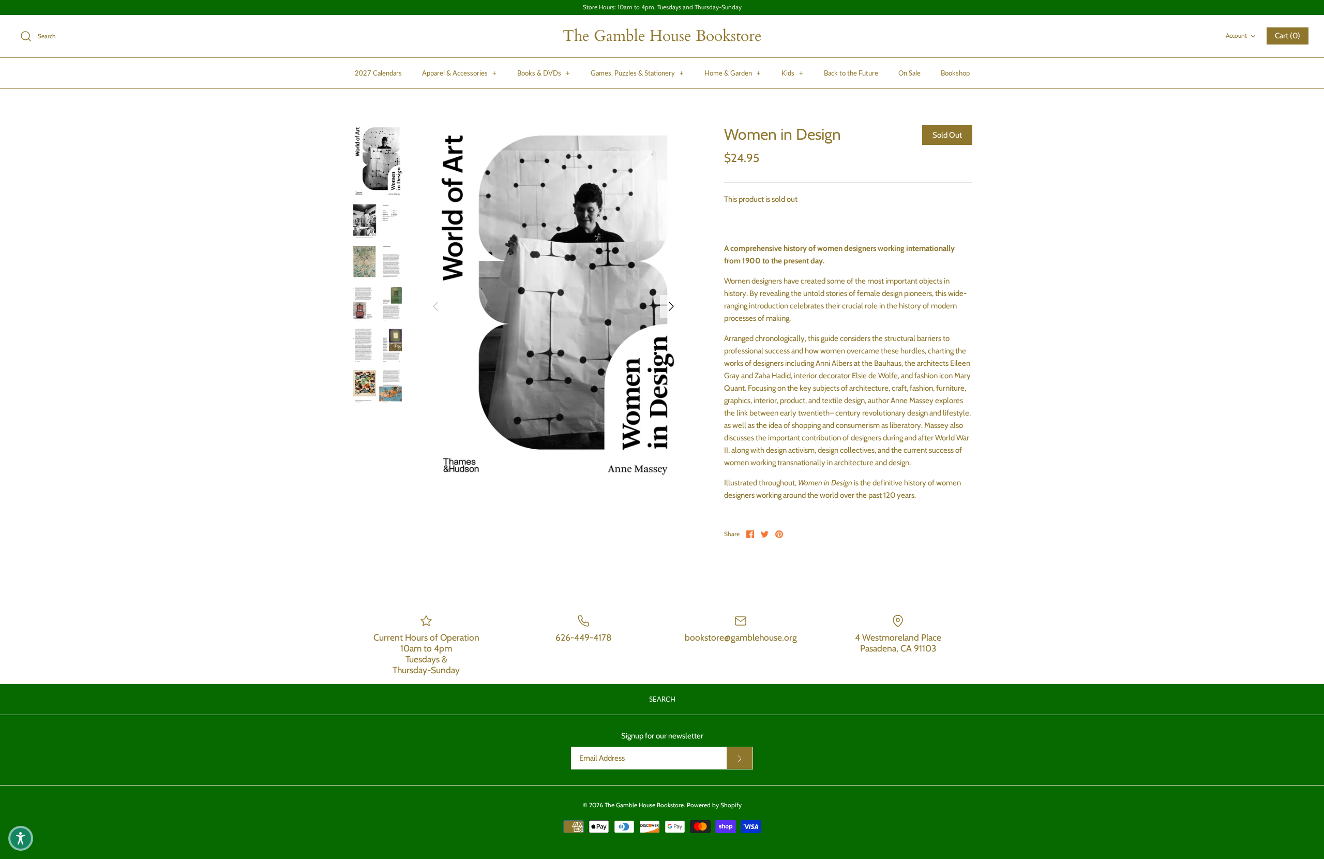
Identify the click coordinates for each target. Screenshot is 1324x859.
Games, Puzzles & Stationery (637, 73)
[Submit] (740, 758)
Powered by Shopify (714, 805)
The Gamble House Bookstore (644, 805)
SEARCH (662, 699)
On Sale (909, 73)
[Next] (671, 306)
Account (1236, 35)
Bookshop (955, 73)
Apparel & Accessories (459, 73)
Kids (792, 73)
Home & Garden (732, 73)
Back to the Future (851, 73)
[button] (20, 838)
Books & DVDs (543, 73)
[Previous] (435, 306)
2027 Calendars (378, 73)
